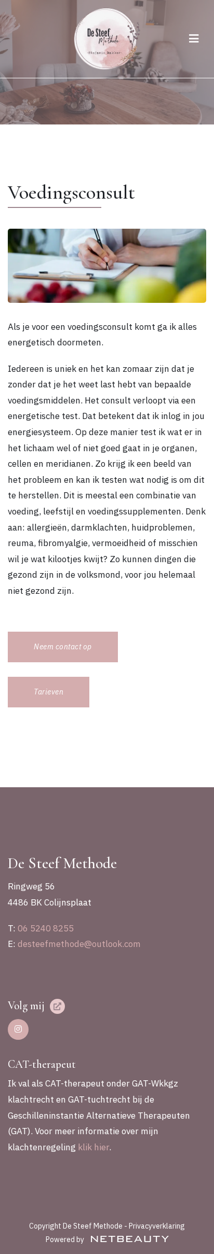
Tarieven (48, 691)
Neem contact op (63, 646)
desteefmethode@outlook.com (79, 944)
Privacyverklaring (157, 1226)
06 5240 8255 (46, 928)
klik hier (93, 1147)
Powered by (66, 1239)
